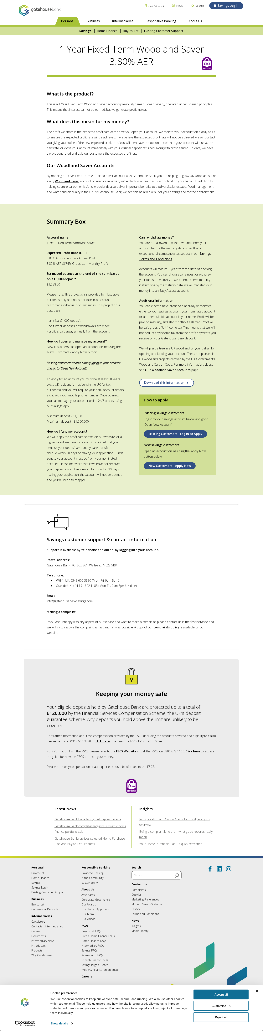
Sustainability (89, 882)
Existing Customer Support (163, 31)
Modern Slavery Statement (148, 904)
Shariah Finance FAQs (94, 960)
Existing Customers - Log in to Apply (175, 434)
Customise (219, 1006)
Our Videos (88, 919)
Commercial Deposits (44, 909)
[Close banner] (257, 991)
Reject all (221, 1017)
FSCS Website (126, 751)
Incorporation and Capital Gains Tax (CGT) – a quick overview (174, 822)
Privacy (136, 909)
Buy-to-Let (130, 31)
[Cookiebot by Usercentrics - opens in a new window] (25, 1023)
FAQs (84, 925)
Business (93, 21)
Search (136, 867)
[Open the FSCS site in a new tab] (207, 64)
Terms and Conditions (145, 914)
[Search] (177, 875)
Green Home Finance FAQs (98, 936)
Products (37, 950)
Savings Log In (40, 887)
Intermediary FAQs (92, 945)
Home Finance (107, 31)
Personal (67, 21)
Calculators (38, 921)
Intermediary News (42, 941)
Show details (59, 1023)
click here (102, 741)
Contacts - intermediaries (47, 926)
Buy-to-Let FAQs (91, 931)
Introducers (38, 945)
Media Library (140, 931)
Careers (86, 976)
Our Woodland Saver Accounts (168, 370)
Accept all (221, 994)
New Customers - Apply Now (169, 466)
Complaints (139, 890)
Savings (85, 31)
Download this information (164, 382)
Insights (136, 926)
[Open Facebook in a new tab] (210, 869)
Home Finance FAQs (93, 941)
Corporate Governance (95, 899)
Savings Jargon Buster (94, 965)
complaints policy (166, 627)
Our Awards (88, 904)
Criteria (35, 931)
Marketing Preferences (145, 899)
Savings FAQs (89, 950)
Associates (88, 895)
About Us (195, 21)
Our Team (87, 914)
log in (95, 363)
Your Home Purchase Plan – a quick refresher (170, 844)
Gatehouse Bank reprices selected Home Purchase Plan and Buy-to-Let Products (89, 841)
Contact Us (139, 884)
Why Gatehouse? (41, 955)
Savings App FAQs (92, 955)
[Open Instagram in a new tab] (228, 869)
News (135, 920)
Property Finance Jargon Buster (100, 970)
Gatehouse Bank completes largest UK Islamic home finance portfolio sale (90, 829)
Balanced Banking (92, 873)
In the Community (92, 878)
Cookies (137, 894)
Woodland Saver (67, 181)
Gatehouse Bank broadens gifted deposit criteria (87, 819)
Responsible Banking (161, 21)
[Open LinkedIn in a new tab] (219, 869)
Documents (38, 936)
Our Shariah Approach (95, 909)
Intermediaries (122, 21)
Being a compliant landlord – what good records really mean (176, 834)
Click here (193, 751)
